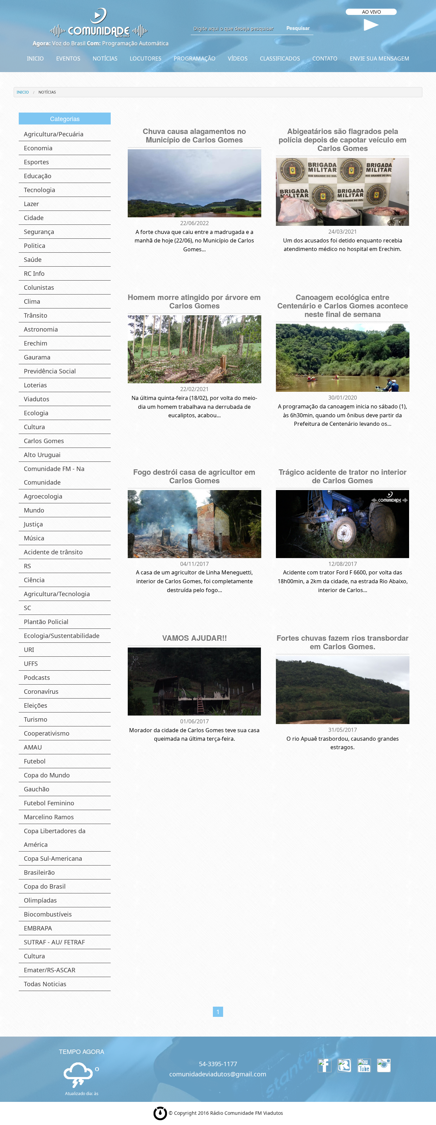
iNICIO (23, 92)
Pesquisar (298, 27)
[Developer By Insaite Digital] (160, 1113)
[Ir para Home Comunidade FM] (99, 22)
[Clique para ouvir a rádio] (371, 25)
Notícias (47, 92)
